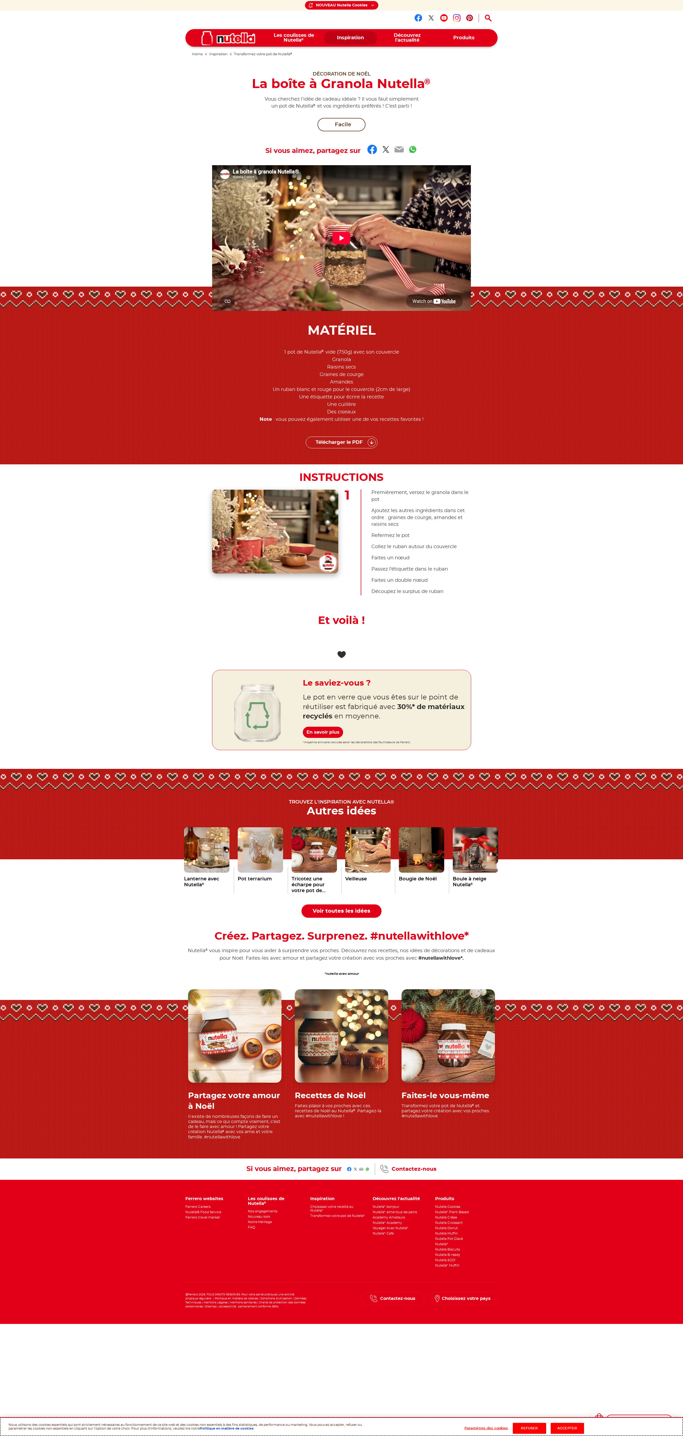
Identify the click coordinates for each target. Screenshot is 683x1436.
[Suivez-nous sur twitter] (431, 18)
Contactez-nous (414, 1169)
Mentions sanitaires (243, 1302)
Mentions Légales (216, 1302)
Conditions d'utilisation (276, 1298)
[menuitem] (294, 38)
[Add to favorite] (341, 654)
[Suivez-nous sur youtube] (444, 18)
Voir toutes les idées (341, 911)
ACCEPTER (567, 1428)
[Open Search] (488, 18)
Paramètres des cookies (486, 1428)
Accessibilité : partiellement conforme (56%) (249, 1306)
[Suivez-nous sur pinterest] (469, 18)
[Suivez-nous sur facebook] (418, 18)
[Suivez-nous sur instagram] (456, 18)
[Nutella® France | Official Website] (228, 38)
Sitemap (211, 1306)
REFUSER (529, 1428)
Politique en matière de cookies (236, 1298)
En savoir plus (323, 732)
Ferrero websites (204, 1199)
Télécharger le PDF (339, 442)
